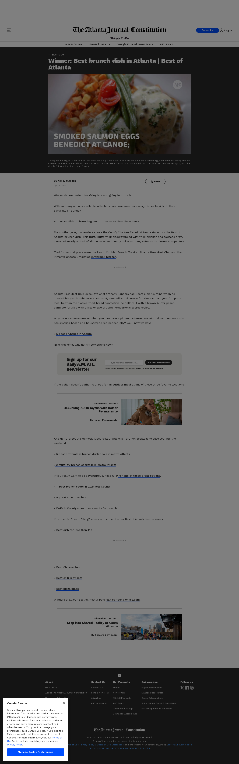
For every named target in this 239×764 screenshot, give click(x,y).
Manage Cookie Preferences (35, 752)
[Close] (64, 703)
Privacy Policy (14, 744)
